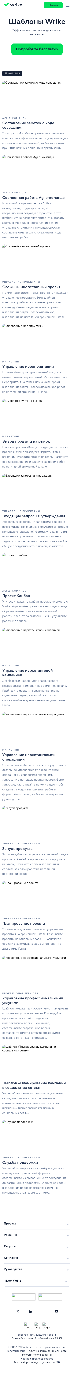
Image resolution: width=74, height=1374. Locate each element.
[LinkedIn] (30, 1311)
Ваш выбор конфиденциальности (35, 1362)
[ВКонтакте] (43, 1311)
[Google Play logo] (50, 1296)
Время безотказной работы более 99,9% (37, 1338)
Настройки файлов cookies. (37, 1359)
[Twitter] (17, 1311)
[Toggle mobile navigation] (68, 5)
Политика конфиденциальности (47, 1351)
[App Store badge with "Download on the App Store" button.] (23, 1296)
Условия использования (37, 1355)
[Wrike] (14, 5)
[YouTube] (56, 1311)
